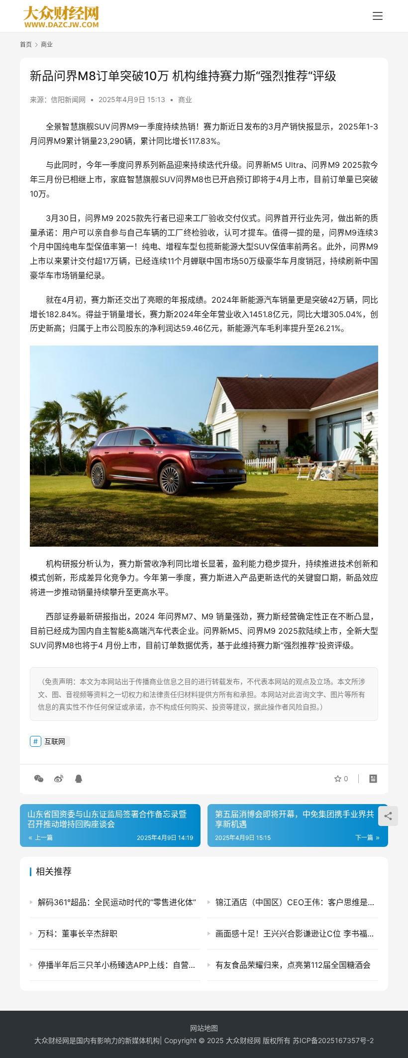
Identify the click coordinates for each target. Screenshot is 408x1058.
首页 (26, 44)
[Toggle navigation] (377, 16)
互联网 (54, 741)
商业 (185, 99)
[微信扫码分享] (39, 779)
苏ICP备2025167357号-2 (333, 1040)
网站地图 (204, 1028)
